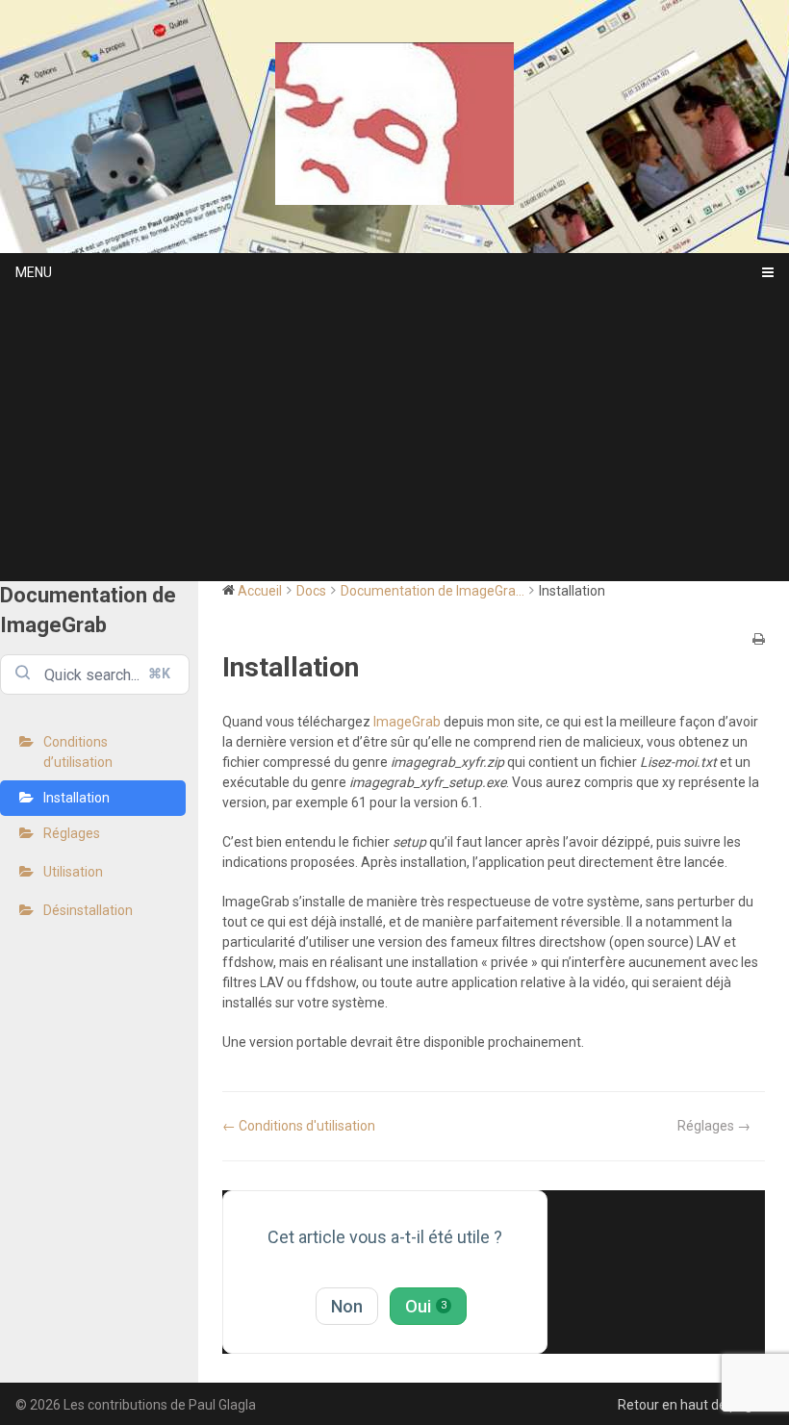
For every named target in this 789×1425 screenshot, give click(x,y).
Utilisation (73, 871)
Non (347, 1306)
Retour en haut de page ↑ (696, 1404)
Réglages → (714, 1125)
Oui (425, 1306)
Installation (76, 797)
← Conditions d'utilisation (298, 1125)
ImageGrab (407, 721)
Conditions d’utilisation (78, 752)
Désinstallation (88, 910)
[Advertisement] (395, 437)
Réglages (71, 833)
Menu (33, 272)
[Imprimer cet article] (758, 640)
